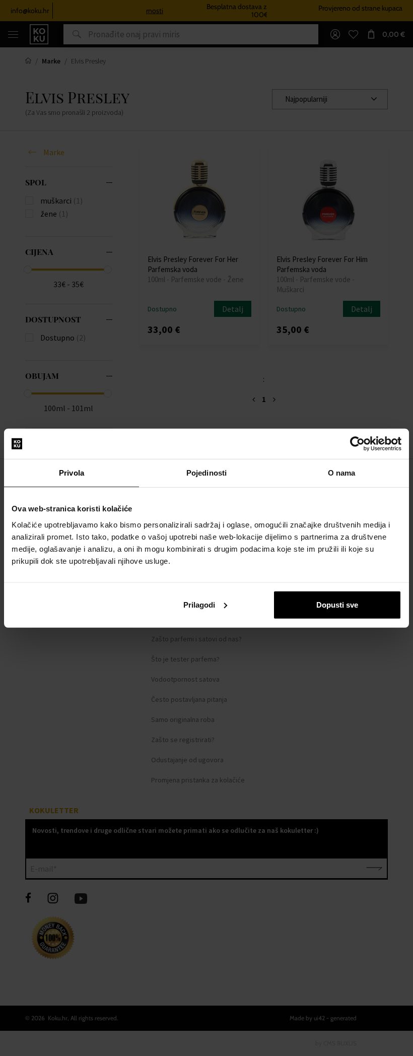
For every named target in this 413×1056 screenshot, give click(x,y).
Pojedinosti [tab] (206, 473)
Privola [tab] (71, 473)
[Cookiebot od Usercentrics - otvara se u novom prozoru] (357, 443)
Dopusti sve (337, 604)
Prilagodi (199, 604)
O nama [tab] (342, 473)
